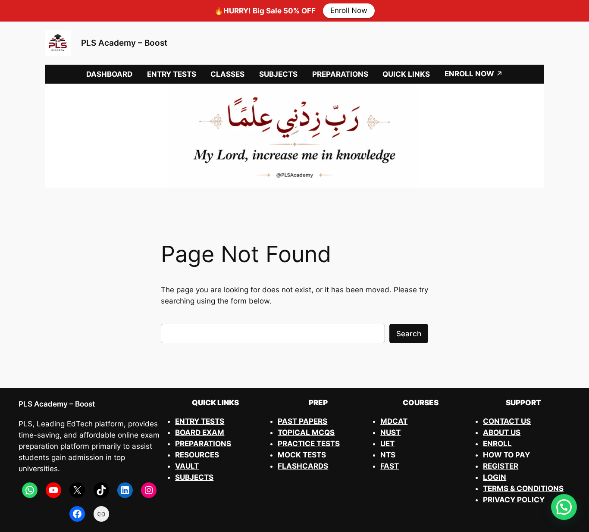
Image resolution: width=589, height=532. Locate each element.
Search (408, 333)
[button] (564, 507)
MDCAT (393, 421)
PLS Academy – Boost (124, 43)
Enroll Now (348, 10)
